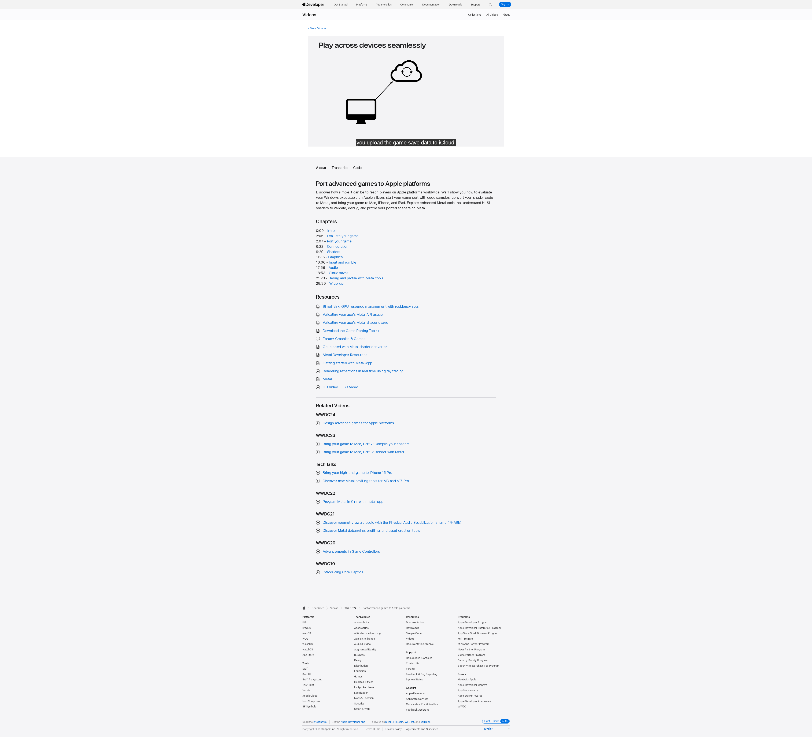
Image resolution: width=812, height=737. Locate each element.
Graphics (335, 257)
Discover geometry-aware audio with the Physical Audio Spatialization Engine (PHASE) (392, 522)
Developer (318, 608)
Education (360, 671)
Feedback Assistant (417, 709)
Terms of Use (372, 729)
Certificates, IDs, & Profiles (422, 704)
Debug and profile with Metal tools (355, 278)
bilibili (388, 722)
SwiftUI (306, 674)
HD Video (330, 387)
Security (359, 703)
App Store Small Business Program (478, 633)
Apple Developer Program (473, 622)
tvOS (305, 638)
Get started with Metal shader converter (355, 347)
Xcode (306, 690)
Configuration (337, 246)
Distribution (361, 665)
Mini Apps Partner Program (473, 644)
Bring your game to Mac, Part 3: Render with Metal (363, 452)
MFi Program (465, 638)
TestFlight (308, 685)
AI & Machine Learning (367, 633)
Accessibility (361, 622)
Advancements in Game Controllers (351, 551)
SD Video (350, 387)
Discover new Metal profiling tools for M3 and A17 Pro (366, 481)
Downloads (412, 628)
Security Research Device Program (478, 665)
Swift (305, 668)
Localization (361, 692)
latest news (319, 722)
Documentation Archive (419, 644)
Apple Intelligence (364, 638)
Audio (333, 267)
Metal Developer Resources (345, 355)
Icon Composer (311, 701)
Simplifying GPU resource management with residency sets (370, 306)
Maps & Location (364, 698)
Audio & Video (362, 644)
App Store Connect (417, 699)
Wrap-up (336, 283)
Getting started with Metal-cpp (347, 363)
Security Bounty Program (472, 660)
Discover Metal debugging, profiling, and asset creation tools (371, 530)
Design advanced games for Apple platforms (358, 423)
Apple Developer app (353, 722)
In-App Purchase (364, 687)
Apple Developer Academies (474, 701)
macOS (306, 633)
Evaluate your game (343, 236)
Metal (327, 379)
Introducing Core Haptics (343, 572)
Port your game (339, 241)
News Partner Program (471, 649)
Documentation (415, 622)
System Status (414, 679)
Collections (474, 14)
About (506, 14)
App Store (308, 655)
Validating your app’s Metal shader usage (355, 322)
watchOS (307, 649)
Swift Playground (312, 679)
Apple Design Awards (470, 695)
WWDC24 (350, 608)
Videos (309, 14)
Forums (410, 668)
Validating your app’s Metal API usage (353, 314)
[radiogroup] (496, 721)
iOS (304, 622)
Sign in (505, 4)
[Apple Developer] (314, 4)
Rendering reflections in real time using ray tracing (363, 371)
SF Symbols (309, 706)
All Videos (492, 14)
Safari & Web (362, 708)
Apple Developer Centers (472, 685)
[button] (490, 4)
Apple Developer (415, 693)
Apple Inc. (330, 729)
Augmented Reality (365, 649)
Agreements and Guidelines (422, 729)
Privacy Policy (393, 729)
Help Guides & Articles (419, 658)
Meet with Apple (467, 679)
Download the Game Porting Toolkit (351, 331)
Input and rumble (342, 262)
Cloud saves (338, 273)
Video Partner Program (471, 655)
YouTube (426, 722)
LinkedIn (398, 722)
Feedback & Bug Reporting (421, 674)
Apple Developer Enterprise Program (479, 628)
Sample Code (414, 633)
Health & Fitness (363, 682)
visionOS (307, 644)
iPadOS (306, 628)
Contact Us (412, 663)
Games (358, 676)
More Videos (318, 28)
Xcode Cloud (309, 695)
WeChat (409, 722)
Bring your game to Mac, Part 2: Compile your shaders (366, 444)
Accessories (361, 628)
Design (358, 660)
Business (359, 655)
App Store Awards (468, 690)
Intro (331, 230)
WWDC (462, 706)
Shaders (333, 252)
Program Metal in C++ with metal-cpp (353, 501)
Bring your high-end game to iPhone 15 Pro (357, 472)
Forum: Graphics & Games (344, 339)
